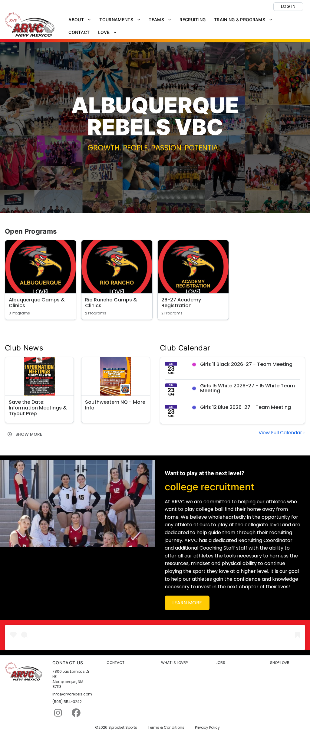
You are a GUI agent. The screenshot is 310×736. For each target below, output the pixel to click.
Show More (28, 434)
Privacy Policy (207, 727)
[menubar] (184, 26)
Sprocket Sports (122, 727)
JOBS (220, 662)
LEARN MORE (187, 602)
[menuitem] (79, 20)
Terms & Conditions (166, 727)
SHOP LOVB (279, 662)
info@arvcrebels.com (72, 694)
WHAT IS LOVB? (174, 662)
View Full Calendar (280, 432)
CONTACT (115, 662)
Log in (288, 6)
